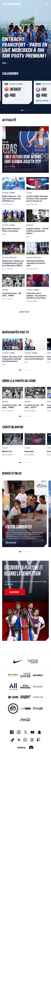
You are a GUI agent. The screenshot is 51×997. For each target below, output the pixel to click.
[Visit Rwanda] (25, 686)
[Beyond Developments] (13, 675)
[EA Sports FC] (13, 708)
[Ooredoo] (38, 675)
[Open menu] (47, 4)
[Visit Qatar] (25, 675)
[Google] (38, 708)
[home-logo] (11, 3)
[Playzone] (14, 592)
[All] (13, 686)
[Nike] (18, 661)
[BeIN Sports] (25, 708)
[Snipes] (25, 697)
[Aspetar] (38, 697)
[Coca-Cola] (25, 719)
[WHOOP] (38, 686)
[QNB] (13, 697)
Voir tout (24, 312)
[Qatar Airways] (33, 661)
